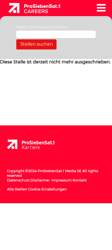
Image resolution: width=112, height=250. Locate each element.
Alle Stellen (17, 189)
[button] (101, 7)
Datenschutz (18, 180)
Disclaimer (40, 180)
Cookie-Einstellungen (47, 189)
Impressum (61, 180)
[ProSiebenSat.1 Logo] (35, 144)
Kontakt (80, 180)
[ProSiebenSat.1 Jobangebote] (32, 7)
